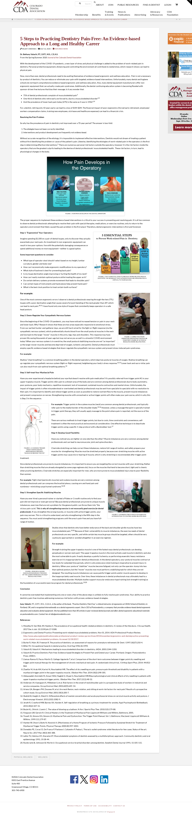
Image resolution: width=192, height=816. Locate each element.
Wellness (43, 757)
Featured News (61, 49)
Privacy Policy (74, 806)
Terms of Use (90, 806)
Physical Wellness (23, 757)
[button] (189, 2)
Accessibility (105, 806)
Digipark (111, 812)
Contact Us (119, 806)
